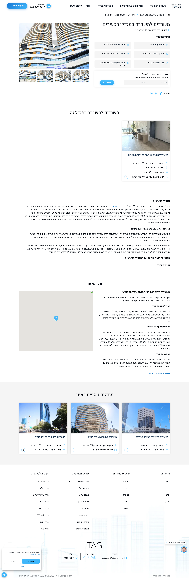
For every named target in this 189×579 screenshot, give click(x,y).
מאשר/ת (31, 561)
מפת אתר (166, 576)
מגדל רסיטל (44, 501)
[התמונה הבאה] (84, 46)
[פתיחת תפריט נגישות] (4, 574)
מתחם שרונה (84, 494)
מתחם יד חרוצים (82, 528)
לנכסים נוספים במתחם (159, 373)
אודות (88, 6)
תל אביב (126, 481)
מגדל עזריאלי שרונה (41, 494)
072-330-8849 (37, 7)
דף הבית (166, 481)
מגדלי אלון (44, 488)
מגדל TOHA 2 (43, 515)
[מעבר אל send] (160, 93)
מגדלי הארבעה (43, 481)
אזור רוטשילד (83, 515)
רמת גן (126, 488)
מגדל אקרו (44, 522)
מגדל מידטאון (43, 508)
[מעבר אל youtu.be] (54, 46)
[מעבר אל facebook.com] (156, 94)
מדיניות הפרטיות (35, 554)
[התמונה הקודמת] (24, 46)
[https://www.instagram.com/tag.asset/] (88, 557)
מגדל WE (45, 528)
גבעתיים (126, 501)
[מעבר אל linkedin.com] (151, 93)
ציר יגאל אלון (83, 501)
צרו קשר (166, 501)
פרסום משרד (76, 6)
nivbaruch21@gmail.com (112, 558)
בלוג (167, 494)
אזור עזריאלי (84, 488)
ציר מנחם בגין (114, 206)
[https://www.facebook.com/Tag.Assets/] (94, 557)
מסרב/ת (12, 561)
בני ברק (126, 494)
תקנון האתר (157, 576)
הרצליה (126, 508)
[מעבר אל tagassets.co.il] (176, 6)
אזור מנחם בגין (83, 522)
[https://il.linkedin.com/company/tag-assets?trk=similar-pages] (91, 557)
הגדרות (22, 566)
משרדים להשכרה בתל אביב (152, 15)
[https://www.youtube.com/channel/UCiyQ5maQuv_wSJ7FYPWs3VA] (84, 557)
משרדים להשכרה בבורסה (79, 481)
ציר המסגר (84, 508)
